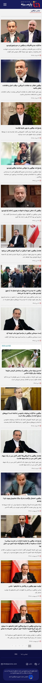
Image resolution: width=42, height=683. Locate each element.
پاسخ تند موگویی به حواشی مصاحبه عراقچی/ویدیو (24, 168)
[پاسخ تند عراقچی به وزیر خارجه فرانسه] (21, 113)
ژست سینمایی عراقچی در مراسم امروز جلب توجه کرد (23, 333)
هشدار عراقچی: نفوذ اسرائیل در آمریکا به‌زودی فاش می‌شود (21, 251)
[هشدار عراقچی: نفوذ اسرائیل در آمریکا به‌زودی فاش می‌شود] (21, 236)
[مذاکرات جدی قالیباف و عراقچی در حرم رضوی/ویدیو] (21, 31)
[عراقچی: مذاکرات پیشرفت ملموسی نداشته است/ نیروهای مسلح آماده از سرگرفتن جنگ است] (21, 398)
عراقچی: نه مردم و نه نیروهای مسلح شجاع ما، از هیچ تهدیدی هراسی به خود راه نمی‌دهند (23, 292)
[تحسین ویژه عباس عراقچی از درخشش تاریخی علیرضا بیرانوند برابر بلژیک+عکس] (21, 356)
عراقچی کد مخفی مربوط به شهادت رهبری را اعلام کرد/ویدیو (21, 210)
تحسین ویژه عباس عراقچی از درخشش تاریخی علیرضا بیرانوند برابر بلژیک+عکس (23, 372)
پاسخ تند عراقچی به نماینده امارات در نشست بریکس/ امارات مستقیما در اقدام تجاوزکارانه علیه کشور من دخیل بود (22, 544)
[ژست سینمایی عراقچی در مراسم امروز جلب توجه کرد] (21, 318)
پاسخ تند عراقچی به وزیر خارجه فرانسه (28, 128)
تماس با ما (24, 654)
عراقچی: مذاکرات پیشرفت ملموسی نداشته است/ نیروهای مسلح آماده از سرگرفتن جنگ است (21, 414)
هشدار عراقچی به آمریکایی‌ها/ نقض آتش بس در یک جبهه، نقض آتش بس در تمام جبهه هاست (21, 457)
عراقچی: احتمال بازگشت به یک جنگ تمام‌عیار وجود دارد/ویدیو (22, 499)
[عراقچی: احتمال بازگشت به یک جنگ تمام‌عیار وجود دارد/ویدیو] (21, 484)
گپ (39, 664)
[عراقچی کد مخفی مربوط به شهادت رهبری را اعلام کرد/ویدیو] (21, 196)
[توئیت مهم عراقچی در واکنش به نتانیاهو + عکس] (21, 571)
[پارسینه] (29, 4)
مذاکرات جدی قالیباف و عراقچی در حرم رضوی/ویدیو (24, 45)
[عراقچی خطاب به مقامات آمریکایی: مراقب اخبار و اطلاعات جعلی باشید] (21, 71)
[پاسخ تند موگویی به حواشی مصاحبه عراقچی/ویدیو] (21, 153)
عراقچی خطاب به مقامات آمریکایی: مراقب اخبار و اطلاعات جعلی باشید (21, 87)
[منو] (5, 4)
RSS (16, 654)
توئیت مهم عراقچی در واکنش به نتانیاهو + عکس (25, 586)
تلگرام (30, 664)
